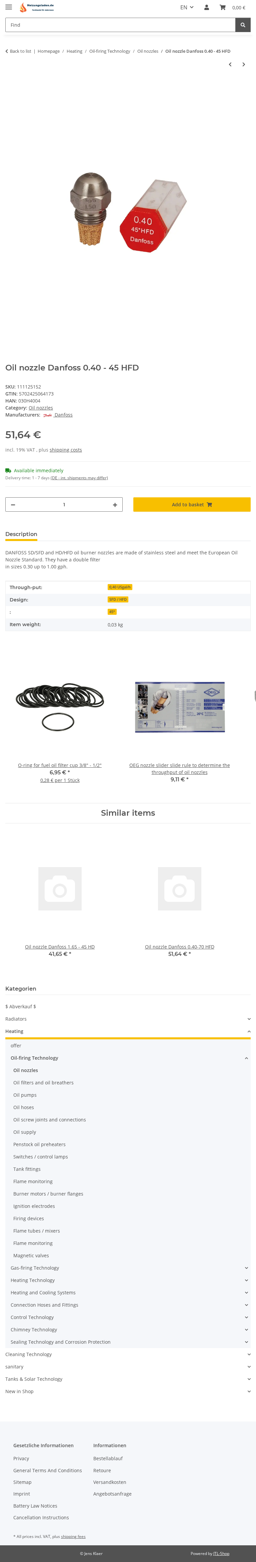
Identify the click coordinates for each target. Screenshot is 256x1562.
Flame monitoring (33, 1181)
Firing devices (28, 1218)
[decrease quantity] (13, 504)
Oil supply (24, 1132)
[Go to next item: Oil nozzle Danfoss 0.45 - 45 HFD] (244, 64)
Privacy (21, 1458)
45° (112, 611)
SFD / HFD (118, 599)
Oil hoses (23, 1107)
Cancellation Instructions (41, 1517)
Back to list (20, 51)
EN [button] (183, 7)
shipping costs (66, 450)
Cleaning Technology (28, 1354)
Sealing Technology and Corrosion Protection (61, 1342)
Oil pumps (25, 1095)
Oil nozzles (41, 408)
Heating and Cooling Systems (43, 1292)
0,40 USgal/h (120, 587)
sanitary (14, 1366)
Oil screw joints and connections (49, 1119)
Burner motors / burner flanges (48, 1194)
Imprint (21, 1494)
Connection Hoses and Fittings (44, 1305)
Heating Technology (33, 1280)
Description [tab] (21, 534)
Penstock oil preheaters (39, 1144)
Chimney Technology (34, 1329)
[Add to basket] (10, 86)
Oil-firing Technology (34, 1058)
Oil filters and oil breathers (43, 1082)
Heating (14, 1031)
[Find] (243, 25)
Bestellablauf (108, 1458)
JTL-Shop (221, 1553)
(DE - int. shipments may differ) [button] (79, 478)
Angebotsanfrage (112, 1494)
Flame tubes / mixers (36, 1231)
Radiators (16, 1019)
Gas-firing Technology (35, 1268)
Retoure (102, 1470)
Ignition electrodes (34, 1206)
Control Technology (32, 1317)
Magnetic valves (31, 1255)
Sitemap (22, 1482)
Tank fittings (27, 1169)
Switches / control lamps (40, 1156)
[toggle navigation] (8, 4)
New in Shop (19, 1391)
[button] (206, 7)
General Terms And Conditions (47, 1470)
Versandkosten (109, 1482)
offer (16, 1045)
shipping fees (73, 1536)
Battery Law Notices (35, 1506)
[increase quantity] (115, 504)
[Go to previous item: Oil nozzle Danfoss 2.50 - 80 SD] (230, 64)
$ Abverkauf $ (20, 1006)
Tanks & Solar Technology (33, 1379)
